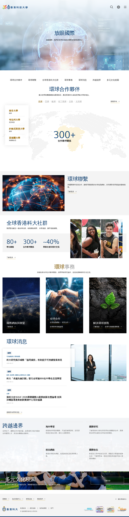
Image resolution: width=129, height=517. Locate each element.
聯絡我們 (40, 499)
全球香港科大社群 (50, 79)
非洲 (40, 101)
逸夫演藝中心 (16, 499)
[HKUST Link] (15, 7)
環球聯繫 (32, 79)
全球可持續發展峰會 (112, 327)
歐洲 (54, 101)
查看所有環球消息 (13, 412)
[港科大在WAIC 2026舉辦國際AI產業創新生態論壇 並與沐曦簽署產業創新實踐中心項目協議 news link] (35, 396)
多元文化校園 (113, 79)
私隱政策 (23, 508)
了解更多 (71, 191)
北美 (71, 101)
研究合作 (65, 322)
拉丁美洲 (62, 101)
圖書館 (5, 499)
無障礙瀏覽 (43, 508)
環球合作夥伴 (16, 79)
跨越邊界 (97, 79)
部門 (52, 508)
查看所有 (114, 101)
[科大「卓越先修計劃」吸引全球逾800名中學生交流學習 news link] (35, 376)
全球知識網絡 (55, 322)
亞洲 (47, 101)
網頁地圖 (32, 508)
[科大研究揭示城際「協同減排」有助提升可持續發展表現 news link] (35, 357)
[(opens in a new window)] (100, 509)
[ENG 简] (118, 7)
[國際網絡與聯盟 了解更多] (21, 305)
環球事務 (68, 79)
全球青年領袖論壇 (56, 327)
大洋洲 (79, 101)
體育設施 (29, 499)
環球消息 (83, 79)
